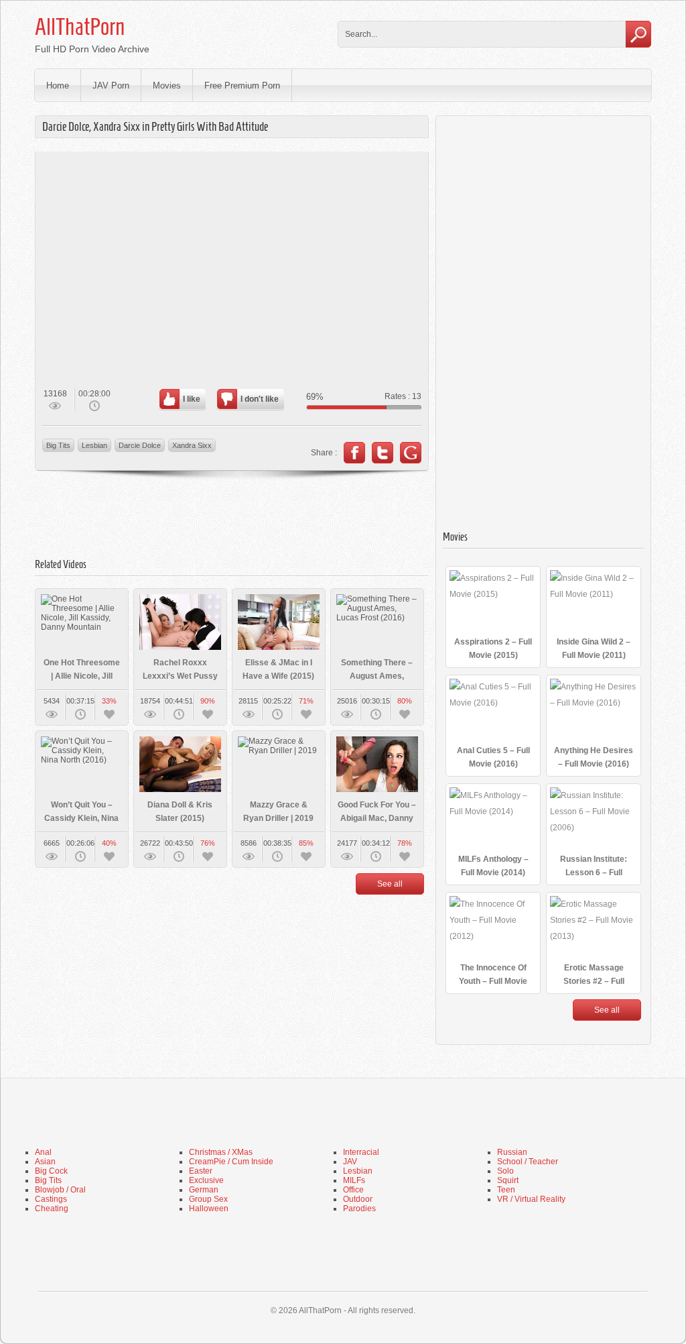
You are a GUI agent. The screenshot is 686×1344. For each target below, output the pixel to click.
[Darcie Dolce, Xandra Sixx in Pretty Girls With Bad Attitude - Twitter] (382, 452)
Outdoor (357, 1199)
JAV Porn (110, 85)
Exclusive (206, 1180)
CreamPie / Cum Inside (231, 1161)
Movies (167, 85)
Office (353, 1189)
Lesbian (94, 445)
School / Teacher (527, 1161)
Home (57, 85)
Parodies (359, 1208)
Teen (506, 1189)
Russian (512, 1152)
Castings (51, 1199)
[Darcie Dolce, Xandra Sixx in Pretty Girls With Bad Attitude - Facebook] (354, 452)
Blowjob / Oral (60, 1189)
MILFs (354, 1180)
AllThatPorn (80, 27)
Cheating (51, 1208)
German (203, 1189)
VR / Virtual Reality (531, 1199)
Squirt (508, 1180)
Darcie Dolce (140, 445)
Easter (200, 1171)
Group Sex (208, 1199)
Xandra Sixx (192, 445)
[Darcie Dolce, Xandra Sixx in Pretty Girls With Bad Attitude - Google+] (410, 452)
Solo (505, 1171)
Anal (43, 1152)
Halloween (208, 1208)
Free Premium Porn (242, 85)
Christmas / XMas (221, 1152)
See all (390, 884)
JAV (350, 1161)
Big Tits (58, 445)
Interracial (361, 1152)
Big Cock (51, 1171)
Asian (45, 1161)
